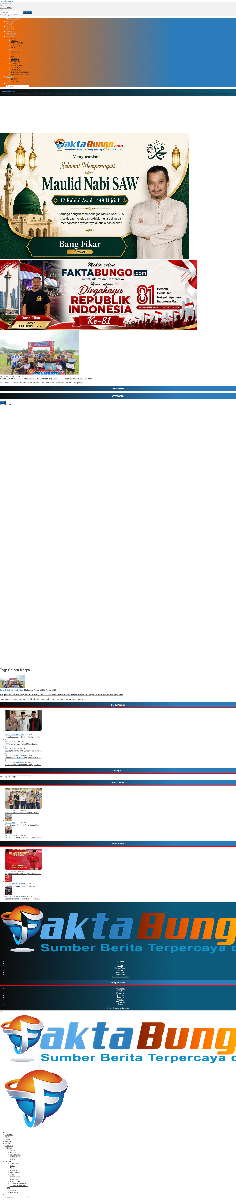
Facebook (121, 989)
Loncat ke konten (6, 1)
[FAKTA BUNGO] (6, 8)
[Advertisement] (118, 114)
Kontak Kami (120, 974)
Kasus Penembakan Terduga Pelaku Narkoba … (24, 737)
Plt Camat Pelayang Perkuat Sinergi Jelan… (22, 744)
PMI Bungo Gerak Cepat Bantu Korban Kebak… (23, 837)
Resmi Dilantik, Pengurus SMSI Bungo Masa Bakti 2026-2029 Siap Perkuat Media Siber (116, 93)
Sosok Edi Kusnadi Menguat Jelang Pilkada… (22, 899)
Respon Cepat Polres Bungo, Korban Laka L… (23, 757)
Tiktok (121, 1000)
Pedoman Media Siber (120, 977)
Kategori (3, 777)
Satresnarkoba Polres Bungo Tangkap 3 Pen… (23, 764)
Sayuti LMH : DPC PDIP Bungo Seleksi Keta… (23, 751)
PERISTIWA (20, 734)
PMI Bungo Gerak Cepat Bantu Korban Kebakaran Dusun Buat (178, 93)
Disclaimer (120, 970)
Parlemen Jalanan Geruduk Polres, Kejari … (22, 812)
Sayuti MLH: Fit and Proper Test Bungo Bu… (22, 886)
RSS (121, 1004)
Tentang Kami (120, 972)
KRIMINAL (19, 762)
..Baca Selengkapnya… (76, 382)
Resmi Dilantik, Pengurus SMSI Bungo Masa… (23, 825)
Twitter (121, 991)
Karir (120, 963)
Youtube (121, 995)
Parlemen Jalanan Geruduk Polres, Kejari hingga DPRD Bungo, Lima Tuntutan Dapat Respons (41, 93)
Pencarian (27, 12)
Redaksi (120, 966)
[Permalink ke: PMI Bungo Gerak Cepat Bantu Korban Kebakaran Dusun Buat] (8, 833)
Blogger (121, 997)
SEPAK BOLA (18, 690)
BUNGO (12, 734)
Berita (2, 690)
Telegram (121, 1002)
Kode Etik (120, 961)
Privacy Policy (120, 968)
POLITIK (13, 748)
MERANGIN (9, 690)
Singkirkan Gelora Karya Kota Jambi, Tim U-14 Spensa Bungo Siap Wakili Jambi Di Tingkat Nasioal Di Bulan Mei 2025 (46, 378)
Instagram (121, 993)
